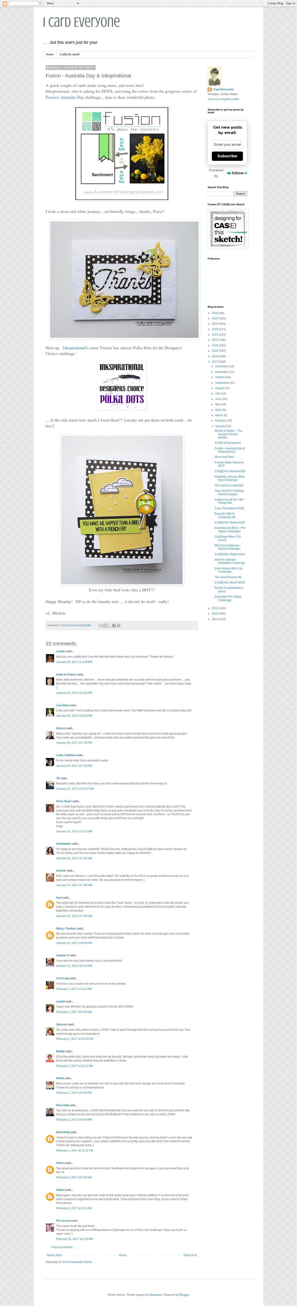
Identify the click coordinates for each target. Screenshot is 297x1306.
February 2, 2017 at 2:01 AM (74, 1208)
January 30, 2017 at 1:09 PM (74, 662)
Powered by (216, 173)
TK (58, 778)
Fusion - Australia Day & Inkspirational (230, 450)
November (222, 372)
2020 (215, 345)
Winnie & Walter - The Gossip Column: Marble (228, 434)
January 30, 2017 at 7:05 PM (74, 742)
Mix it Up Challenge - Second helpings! (228, 547)
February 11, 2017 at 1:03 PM (74, 1239)
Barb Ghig (62, 1132)
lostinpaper (63, 843)
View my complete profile (223, 99)
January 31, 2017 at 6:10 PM (74, 965)
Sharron (61, 1024)
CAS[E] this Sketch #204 (230, 554)
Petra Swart (64, 801)
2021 (215, 340)
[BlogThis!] (105, 625)
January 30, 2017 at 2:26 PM (74, 692)
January (220, 426)
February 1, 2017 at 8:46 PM (74, 1119)
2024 (215, 323)
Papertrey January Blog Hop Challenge (229, 478)
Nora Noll (62, 1105)
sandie (60, 651)
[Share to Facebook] (114, 625)
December (222, 366)
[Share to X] (109, 625)
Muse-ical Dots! (224, 457)
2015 (215, 613)
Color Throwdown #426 (229, 508)
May (218, 404)
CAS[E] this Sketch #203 (230, 582)
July (218, 393)
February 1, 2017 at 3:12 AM (74, 989)
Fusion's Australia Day (65, 97)
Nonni (60, 1078)
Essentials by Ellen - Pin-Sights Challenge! (230, 529)
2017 (215, 361)
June (218, 399)
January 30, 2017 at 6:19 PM (74, 715)
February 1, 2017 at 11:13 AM (74, 1066)
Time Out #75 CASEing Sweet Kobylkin (229, 492)
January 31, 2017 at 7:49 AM (74, 916)
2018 (215, 356)
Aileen (60, 1163)
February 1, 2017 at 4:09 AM (74, 1012)
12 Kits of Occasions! (228, 442)
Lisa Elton (62, 705)
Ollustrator (155, 1294)
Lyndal (60, 1001)
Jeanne (61, 870)
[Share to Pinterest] (118, 625)
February (221, 420)
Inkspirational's (75, 347)
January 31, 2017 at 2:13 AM (74, 831)
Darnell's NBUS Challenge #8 (225, 515)
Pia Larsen (63, 1220)
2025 (215, 318)
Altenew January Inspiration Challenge (230, 561)
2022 (215, 334)
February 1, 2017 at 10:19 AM (74, 1038)
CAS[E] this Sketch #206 (230, 471)
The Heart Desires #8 (228, 577)
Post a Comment (62, 1247)
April (218, 410)
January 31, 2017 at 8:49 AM (74, 943)
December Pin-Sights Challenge (228, 598)
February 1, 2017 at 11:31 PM (74, 1150)
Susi (59, 897)
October (220, 377)
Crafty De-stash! (70, 54)
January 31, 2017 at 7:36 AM (74, 858)
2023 (215, 329)
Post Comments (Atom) (77, 1262)
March (219, 415)
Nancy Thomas (66, 928)
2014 (215, 619)
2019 (215, 350)
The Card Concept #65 (229, 485)
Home (50, 54)
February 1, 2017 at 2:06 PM (74, 1092)
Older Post (190, 1255)
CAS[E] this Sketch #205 (230, 522)
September (222, 382)
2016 (215, 608)
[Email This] (101, 625)
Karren (60, 728)
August (220, 388)
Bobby (60, 1051)
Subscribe (227, 156)
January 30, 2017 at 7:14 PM (74, 765)
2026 (215, 313)
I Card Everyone (81, 22)
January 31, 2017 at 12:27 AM (75, 788)
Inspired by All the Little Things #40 (229, 501)
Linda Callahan (66, 755)
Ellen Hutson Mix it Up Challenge (228, 570)
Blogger (184, 1294)
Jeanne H (62, 955)
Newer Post (54, 1255)
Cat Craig (62, 978)
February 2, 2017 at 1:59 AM (74, 1177)
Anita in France (66, 674)
